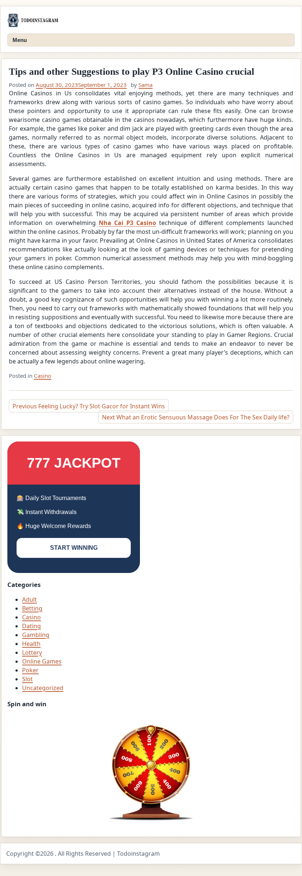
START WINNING (74, 548)
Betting (32, 608)
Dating (31, 626)
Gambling (35, 635)
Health (31, 644)
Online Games (42, 661)
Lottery (32, 652)
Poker (30, 670)
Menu (20, 40)
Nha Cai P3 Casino (127, 223)
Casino (42, 375)
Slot (27, 679)
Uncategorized (42, 688)
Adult (29, 599)
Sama (145, 84)
